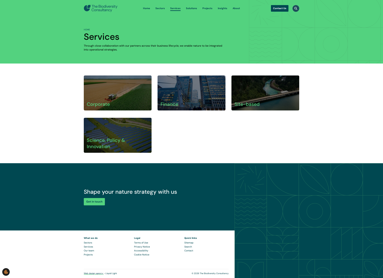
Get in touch (94, 201)
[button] (6, 272)
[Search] (295, 8)
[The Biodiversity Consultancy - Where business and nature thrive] (101, 8)
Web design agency (94, 273)
